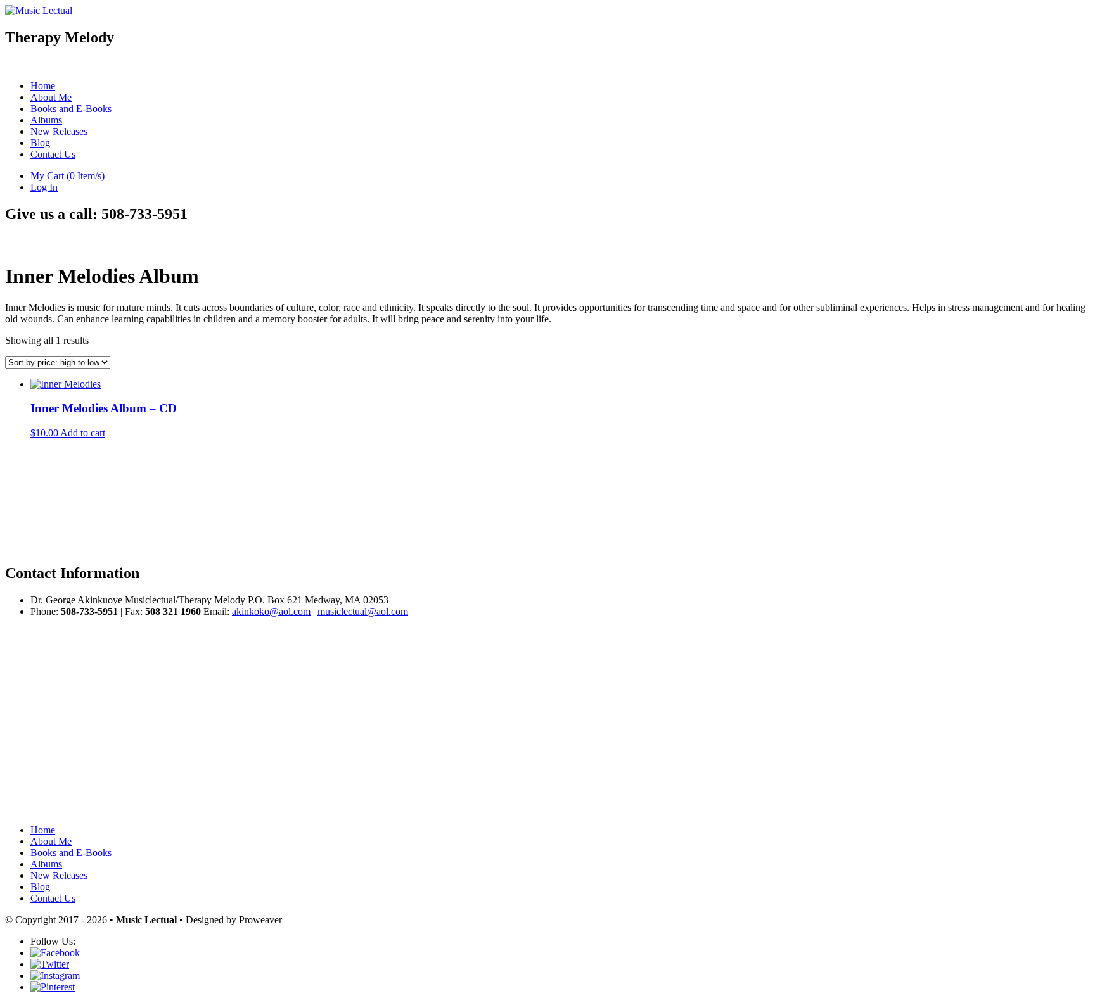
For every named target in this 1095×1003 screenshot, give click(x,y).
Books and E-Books (71, 108)
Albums (46, 120)
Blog (40, 142)
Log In (44, 187)
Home (42, 85)
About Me (51, 97)
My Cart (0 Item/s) (67, 175)
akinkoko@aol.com (271, 611)
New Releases (58, 131)
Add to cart (82, 432)
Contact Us (52, 154)
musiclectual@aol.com (362, 611)
